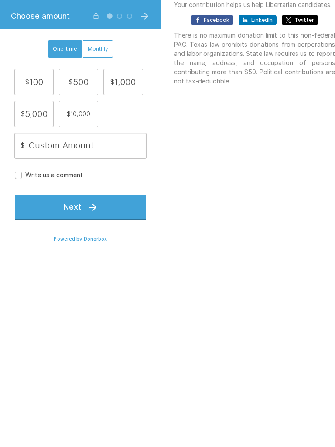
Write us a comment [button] (54, 175)
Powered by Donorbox (80, 239)
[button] (34, 82)
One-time (65, 48)
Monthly (98, 48)
